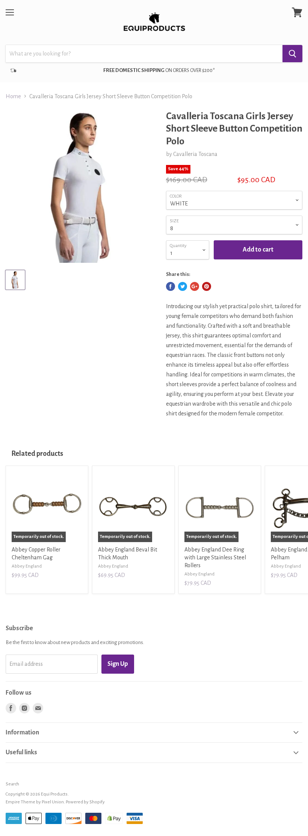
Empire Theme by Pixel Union (35, 802)
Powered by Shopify (85, 802)
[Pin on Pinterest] (206, 286)
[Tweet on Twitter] (182, 286)
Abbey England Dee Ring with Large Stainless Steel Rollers (215, 557)
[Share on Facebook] (170, 286)
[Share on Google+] (194, 286)
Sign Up (117, 664)
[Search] (292, 53)
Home (13, 96)
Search (12, 784)
